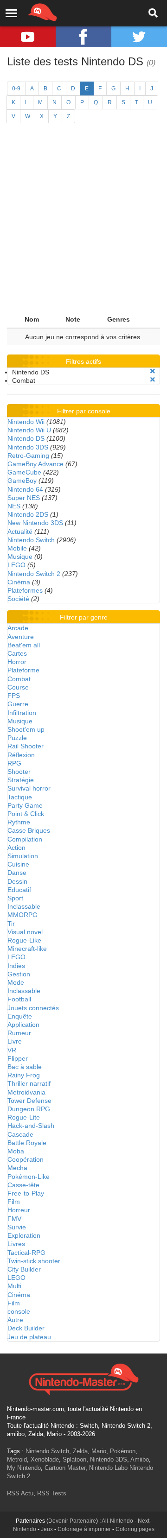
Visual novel (25, 932)
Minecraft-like (27, 948)
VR (11, 1050)
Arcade (17, 628)
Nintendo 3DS (27, 447)
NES (13, 506)
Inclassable (23, 906)
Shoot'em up (26, 729)
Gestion (18, 974)
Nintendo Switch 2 (33, 573)
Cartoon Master (65, 1467)
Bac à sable (24, 1066)
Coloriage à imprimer (84, 1529)
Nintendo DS (26, 438)
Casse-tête (23, 1185)
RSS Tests (51, 1493)
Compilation (24, 839)
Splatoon (74, 1459)
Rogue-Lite (23, 1117)
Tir (11, 923)
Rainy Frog (23, 1075)
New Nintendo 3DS (35, 522)
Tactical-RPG (26, 1252)
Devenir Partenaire (72, 1521)
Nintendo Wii (26, 421)
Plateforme (23, 670)
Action (16, 847)
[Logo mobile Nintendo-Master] (29, 11)
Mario (98, 1451)
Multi (14, 1286)
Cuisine (18, 864)
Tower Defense (29, 1100)
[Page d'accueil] (83, 1378)
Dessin (17, 881)
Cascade (20, 1134)
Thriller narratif (29, 1083)
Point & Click (25, 813)
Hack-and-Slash (30, 1125)
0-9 (16, 88)
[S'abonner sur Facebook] (83, 36)
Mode (15, 982)
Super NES (23, 497)
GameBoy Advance (35, 464)
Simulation (22, 856)
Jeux (47, 1529)
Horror (16, 661)
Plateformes (25, 590)
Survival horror (29, 788)
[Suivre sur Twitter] (139, 36)
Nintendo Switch (31, 540)
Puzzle (17, 737)
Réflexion (21, 755)
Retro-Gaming (28, 455)
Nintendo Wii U (29, 430)
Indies (16, 965)
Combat (19, 679)
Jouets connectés (33, 1008)
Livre (14, 1041)
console (18, 1311)
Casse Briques (28, 830)
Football (19, 999)
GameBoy (22, 480)
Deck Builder (26, 1328)
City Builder (24, 1269)
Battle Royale (26, 1142)
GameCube (24, 472)
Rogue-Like (24, 940)
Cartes (17, 653)
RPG (14, 763)
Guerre (17, 704)
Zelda (80, 1451)
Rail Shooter (25, 746)
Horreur (18, 1210)
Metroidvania (26, 1092)
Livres (16, 1243)
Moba (15, 1151)
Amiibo (139, 1459)
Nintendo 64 (25, 489)
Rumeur (19, 1033)
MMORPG (22, 914)
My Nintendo (24, 1467)
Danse (16, 872)
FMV (14, 1218)
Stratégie (20, 780)
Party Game (25, 805)
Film (13, 1201)
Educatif (19, 889)
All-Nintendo (117, 1521)
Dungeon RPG (28, 1109)
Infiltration (21, 712)
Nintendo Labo (108, 1467)
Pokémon (122, 1451)
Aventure (20, 636)
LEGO (16, 565)
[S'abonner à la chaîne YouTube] (28, 36)
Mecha (17, 1167)
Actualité (19, 531)
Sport (15, 898)
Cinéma (18, 582)
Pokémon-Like (28, 1176)
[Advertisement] (83, 222)
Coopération (25, 1159)
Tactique (19, 797)
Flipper (17, 1058)
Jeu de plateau (29, 1337)
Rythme (18, 822)
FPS (13, 695)
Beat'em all (23, 645)
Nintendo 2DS (27, 514)
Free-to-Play (25, 1193)
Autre (15, 1319)
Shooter (19, 771)
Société (18, 598)
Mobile (17, 548)
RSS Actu (20, 1493)
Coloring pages (135, 1529)
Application (23, 1024)
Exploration (23, 1235)
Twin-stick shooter (33, 1261)
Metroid (17, 1459)
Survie (16, 1227)
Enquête (19, 1016)
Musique (19, 556)
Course (18, 687)
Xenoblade (45, 1459)
